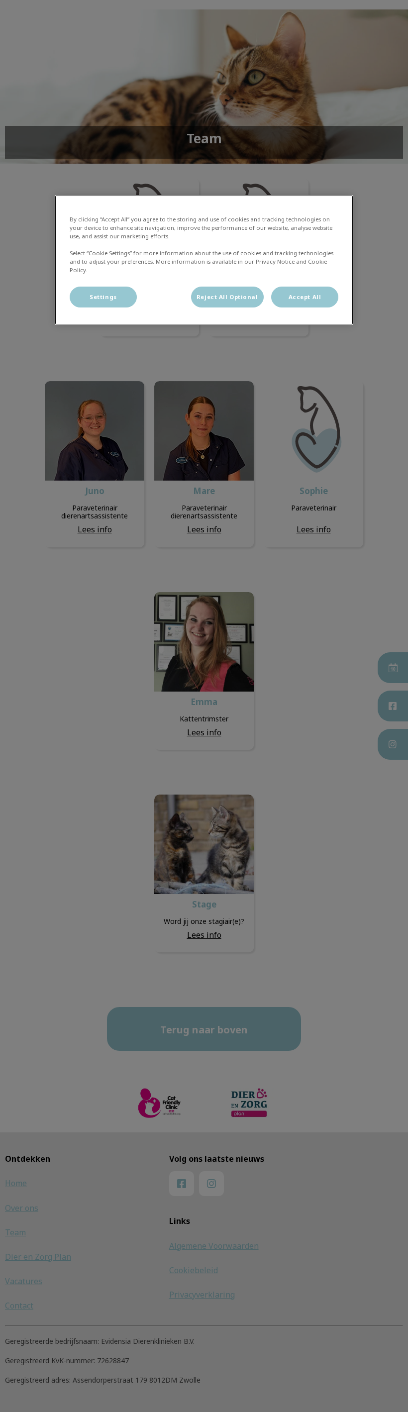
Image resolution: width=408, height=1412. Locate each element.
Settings (103, 297)
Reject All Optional (227, 297)
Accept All (305, 297)
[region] (204, 260)
